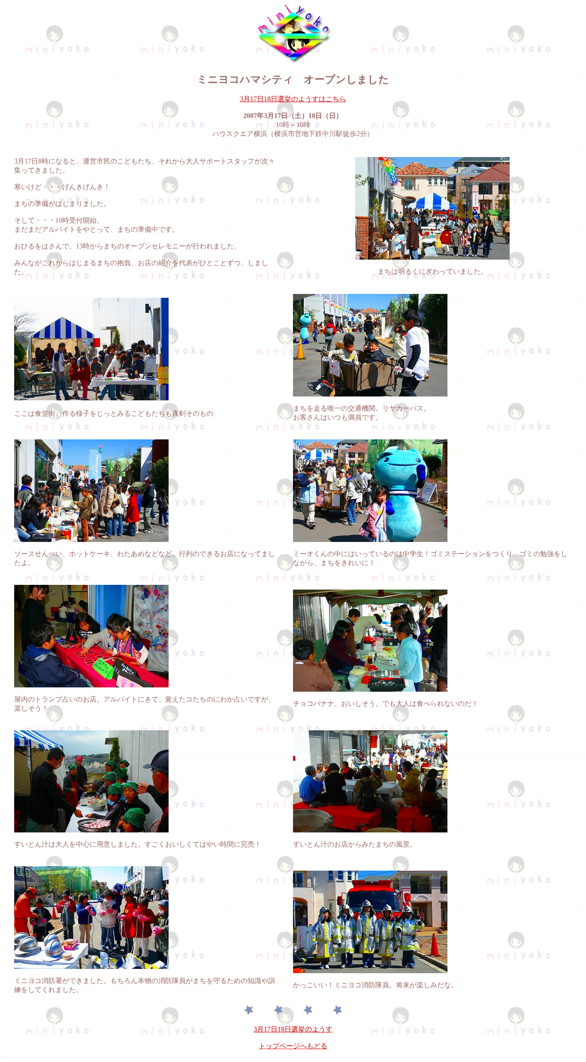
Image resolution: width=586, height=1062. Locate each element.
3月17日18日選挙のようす (293, 1029)
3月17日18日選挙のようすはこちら (293, 99)
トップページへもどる (293, 1046)
